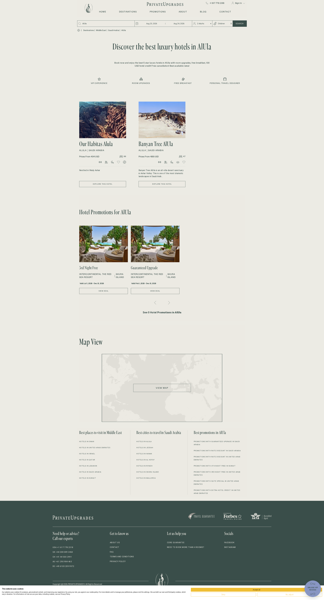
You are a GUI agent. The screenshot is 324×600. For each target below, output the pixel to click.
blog (203, 11)
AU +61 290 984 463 (62, 562)
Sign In (238, 3)
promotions (158, 11)
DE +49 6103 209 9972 (63, 566)
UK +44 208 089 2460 (63, 552)
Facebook (229, 543)
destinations (128, 11)
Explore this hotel (103, 184)
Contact (114, 547)
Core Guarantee (176, 543)
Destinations (88, 30)
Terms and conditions (122, 557)
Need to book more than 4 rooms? (185, 547)
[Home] (78, 30)
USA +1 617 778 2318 (63, 547)
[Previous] (155, 302)
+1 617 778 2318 (217, 3)
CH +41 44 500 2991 (62, 557)
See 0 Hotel (162, 312)
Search (240, 24)
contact (225, 11)
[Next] (168, 302)
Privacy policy (118, 561)
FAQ (112, 552)
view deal (104, 291)
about (183, 11)
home (102, 11)
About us (115, 543)
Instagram (230, 547)
